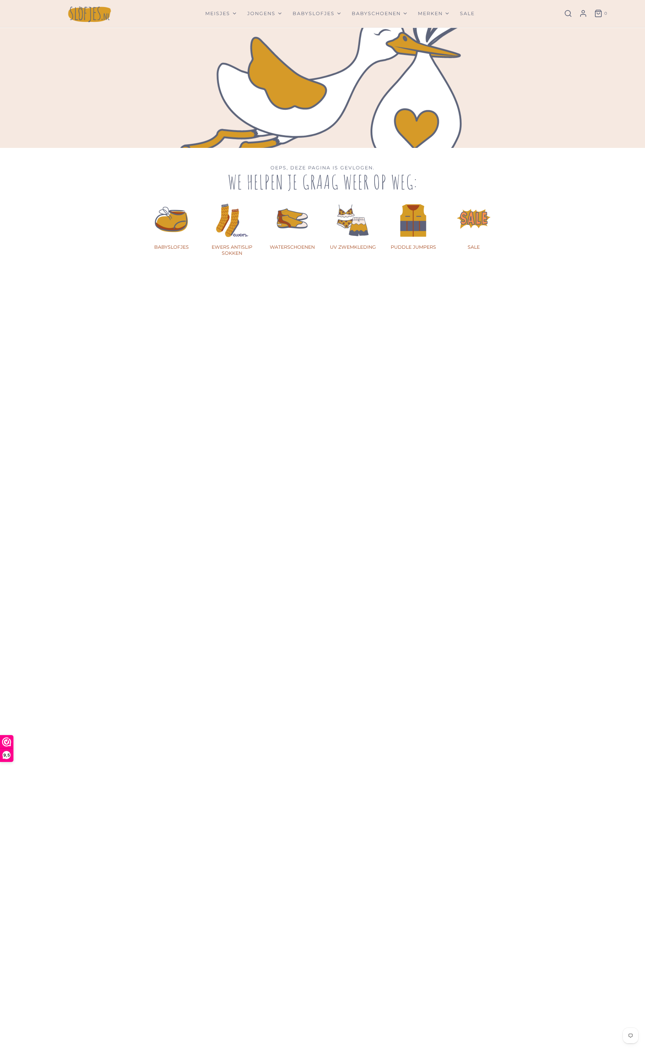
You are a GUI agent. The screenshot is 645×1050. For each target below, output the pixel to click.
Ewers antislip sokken (232, 250)
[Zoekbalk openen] (568, 13)
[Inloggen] (583, 13)
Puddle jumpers (413, 247)
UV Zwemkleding (353, 247)
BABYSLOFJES (171, 247)
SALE (474, 247)
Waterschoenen (292, 247)
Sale (467, 13)
